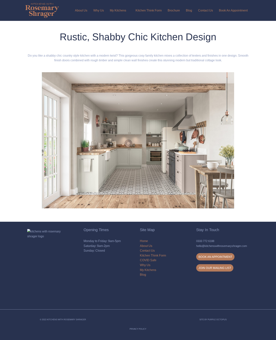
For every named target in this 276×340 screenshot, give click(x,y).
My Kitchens (118, 10)
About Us (81, 10)
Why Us (98, 10)
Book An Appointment (233, 10)
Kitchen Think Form (149, 10)
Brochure (174, 10)
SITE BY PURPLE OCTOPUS (213, 319)
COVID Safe (148, 260)
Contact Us (205, 10)
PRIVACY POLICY (138, 329)
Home (144, 241)
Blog (189, 10)
